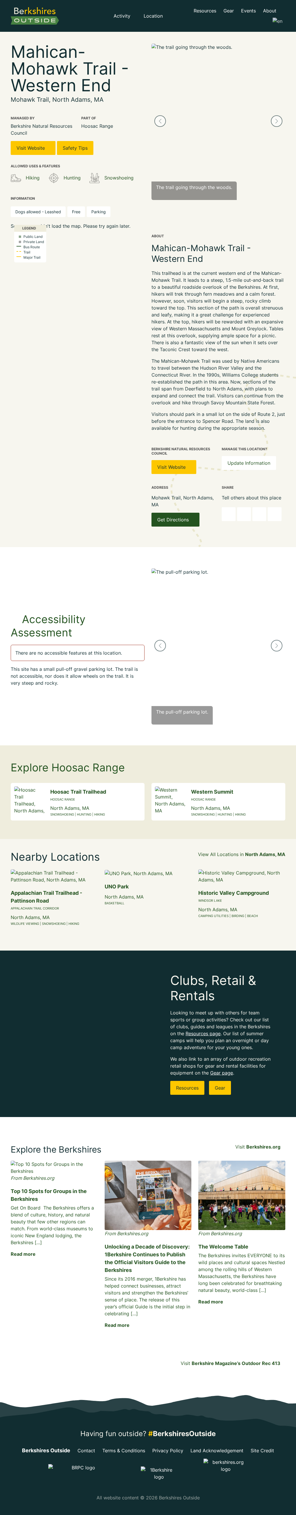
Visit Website (31, 148)
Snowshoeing (119, 178)
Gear (228, 11)
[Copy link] (229, 514)
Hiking (33, 178)
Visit (257, 1147)
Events (248, 11)
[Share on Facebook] (244, 514)
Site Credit (262, 1450)
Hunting (72, 178)
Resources (205, 11)
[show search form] (176, 16)
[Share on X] (259, 514)
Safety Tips (75, 148)
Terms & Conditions (123, 1450)
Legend (28, 228)
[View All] (16, 178)
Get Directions (173, 520)
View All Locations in (241, 854)
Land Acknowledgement (216, 1450)
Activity (123, 16)
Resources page (203, 1033)
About (270, 11)
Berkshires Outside (46, 1450)
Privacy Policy (167, 1450)
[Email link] (275, 514)
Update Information (248, 463)
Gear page (221, 1073)
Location (154, 16)
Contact (86, 1450)
